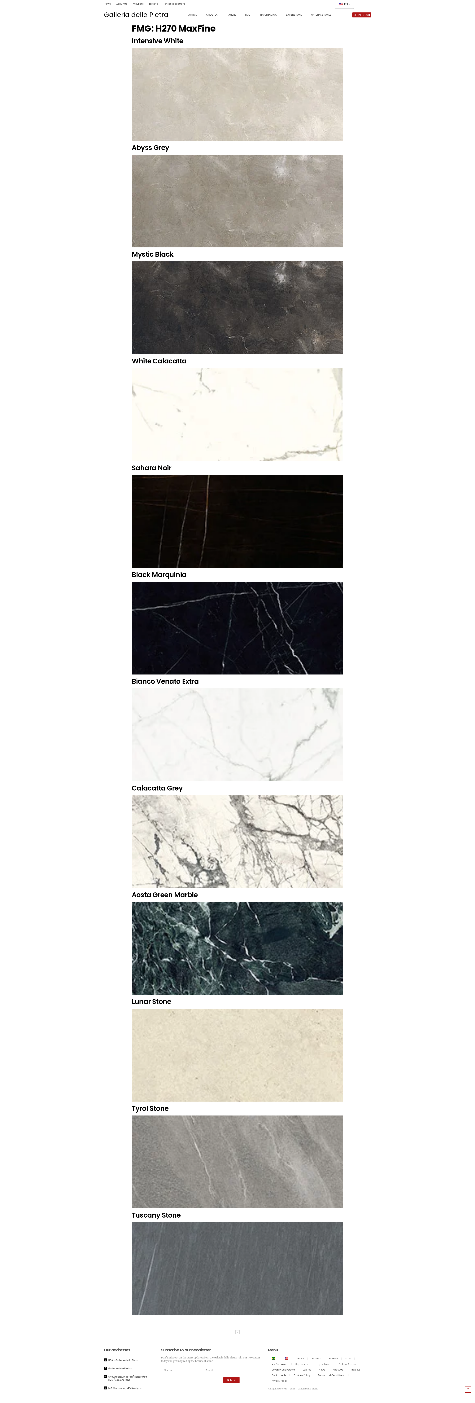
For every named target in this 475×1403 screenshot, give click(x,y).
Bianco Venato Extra (165, 681)
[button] (130, 1360)
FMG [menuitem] (247, 14)
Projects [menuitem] (138, 3)
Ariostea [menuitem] (211, 14)
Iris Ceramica (280, 1364)
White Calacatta (159, 361)
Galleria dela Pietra (120, 1368)
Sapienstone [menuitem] (294, 14)
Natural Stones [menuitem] (321, 14)
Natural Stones (347, 1364)
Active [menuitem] (192, 14)
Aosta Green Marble (165, 895)
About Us (338, 1369)
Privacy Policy (279, 1380)
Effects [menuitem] (153, 3)
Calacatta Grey (157, 788)
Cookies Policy (302, 1375)
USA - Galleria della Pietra (123, 1360)
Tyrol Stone (150, 1108)
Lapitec (307, 1369)
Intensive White (157, 41)
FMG (347, 1358)
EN (345, 4)
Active (300, 1358)
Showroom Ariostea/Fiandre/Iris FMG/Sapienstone (128, 1378)
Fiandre (333, 1358)
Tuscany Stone (156, 1215)
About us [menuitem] (121, 3)
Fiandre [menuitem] (231, 14)
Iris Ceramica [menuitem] (268, 14)
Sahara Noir (151, 468)
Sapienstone (302, 1364)
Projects (355, 1369)
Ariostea (316, 1358)
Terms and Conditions (331, 1375)
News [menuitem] (108, 3)
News (322, 1369)
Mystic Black (152, 254)
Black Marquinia (159, 574)
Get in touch (279, 1375)
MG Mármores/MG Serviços (125, 1388)
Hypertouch (324, 1364)
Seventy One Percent (283, 1369)
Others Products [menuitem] (174, 3)
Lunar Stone (151, 1001)
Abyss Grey (150, 147)
